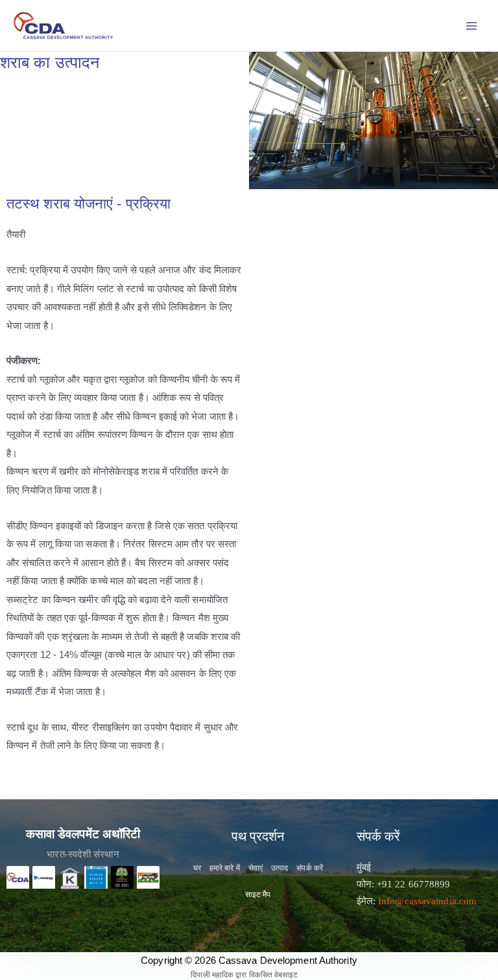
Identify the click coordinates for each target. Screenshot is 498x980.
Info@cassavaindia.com (427, 901)
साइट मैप (258, 894)
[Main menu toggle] (472, 26)
